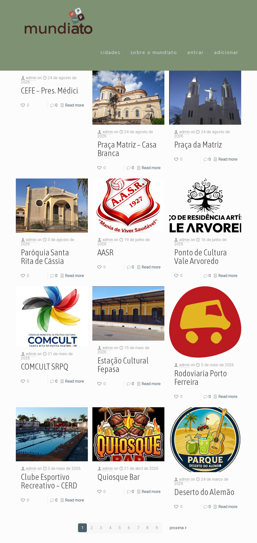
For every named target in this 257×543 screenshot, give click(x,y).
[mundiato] (60, 17)
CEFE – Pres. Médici (49, 90)
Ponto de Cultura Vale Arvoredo (200, 256)
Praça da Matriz (198, 144)
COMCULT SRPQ (44, 366)
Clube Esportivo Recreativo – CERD (49, 481)
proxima (177, 527)
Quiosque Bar (118, 477)
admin (31, 77)
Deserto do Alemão (204, 492)
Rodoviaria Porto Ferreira (200, 377)
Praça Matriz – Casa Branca (127, 149)
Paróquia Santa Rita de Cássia (45, 256)
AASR (105, 252)
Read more (74, 105)
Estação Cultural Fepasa (123, 364)
